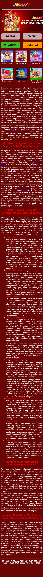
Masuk (32, 36)
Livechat (32, 45)
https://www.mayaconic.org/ (18, 131)
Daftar (11, 36)
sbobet (27, 507)
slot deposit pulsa (24, 188)
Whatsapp (10, 45)
